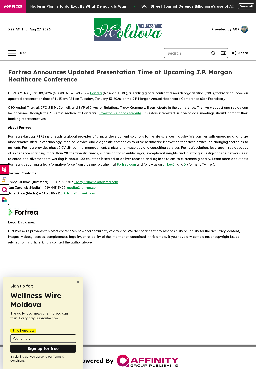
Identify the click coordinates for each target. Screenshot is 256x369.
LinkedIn (169, 164)
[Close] (78, 282)
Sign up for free (43, 348)
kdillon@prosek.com (79, 193)
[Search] (213, 53)
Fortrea (96, 93)
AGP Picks (13, 6)
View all (246, 6)
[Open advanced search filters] (223, 53)
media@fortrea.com (82, 188)
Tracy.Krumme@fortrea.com (96, 182)
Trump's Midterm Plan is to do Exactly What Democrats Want (71, 6)
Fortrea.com (126, 164)
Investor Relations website (120, 113)
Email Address (23, 331)
